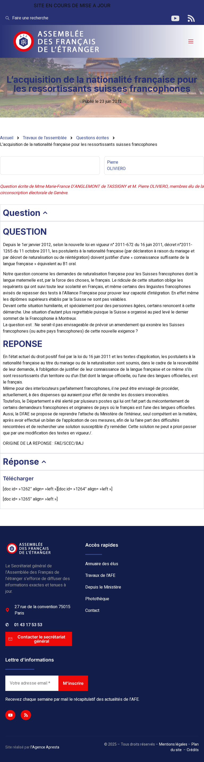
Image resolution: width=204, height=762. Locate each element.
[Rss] (26, 715)
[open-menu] (190, 41)
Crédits (193, 750)
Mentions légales (173, 744)
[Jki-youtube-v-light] (10, 715)
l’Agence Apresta (45, 747)
